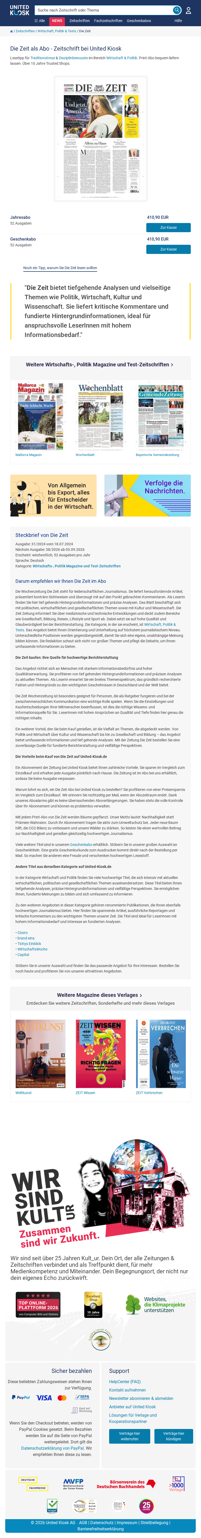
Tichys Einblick (29, 944)
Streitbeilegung (154, 1522)
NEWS (57, 21)
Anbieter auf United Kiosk (132, 1406)
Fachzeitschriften (108, 21)
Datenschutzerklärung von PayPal (52, 1448)
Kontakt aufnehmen (127, 1390)
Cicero (23, 933)
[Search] (177, 10)
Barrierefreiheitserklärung (100, 1528)
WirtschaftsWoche (32, 949)
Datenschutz (102, 1522)
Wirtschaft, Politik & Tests (57, 31)
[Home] (11, 31)
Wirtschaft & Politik (121, 58)
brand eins (26, 938)
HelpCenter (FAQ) (125, 1381)
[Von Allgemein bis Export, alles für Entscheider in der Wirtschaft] (53, 496)
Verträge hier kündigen (173, 1436)
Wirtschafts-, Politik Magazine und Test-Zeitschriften (77, 566)
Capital (23, 955)
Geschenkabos (139, 21)
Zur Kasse (168, 227)
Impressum (127, 1522)
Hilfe (178, 21)
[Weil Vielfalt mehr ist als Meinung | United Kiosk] (19, 10)
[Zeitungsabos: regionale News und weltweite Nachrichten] (147, 496)
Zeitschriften (79, 21)
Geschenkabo (81, 845)
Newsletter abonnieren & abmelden (141, 1398)
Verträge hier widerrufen (129, 1436)
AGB (83, 1522)
